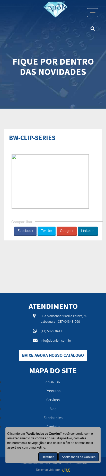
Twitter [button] (46, 230)
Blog (53, 408)
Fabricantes (53, 417)
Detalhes (48, 457)
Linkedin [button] (87, 230)
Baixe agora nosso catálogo (53, 355)
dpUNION (53, 381)
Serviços (53, 399)
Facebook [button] (25, 230)
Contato (53, 426)
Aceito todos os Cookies (78, 457)
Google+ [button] (66, 230)
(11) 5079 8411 (51, 331)
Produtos (53, 390)
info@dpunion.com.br (56, 340)
